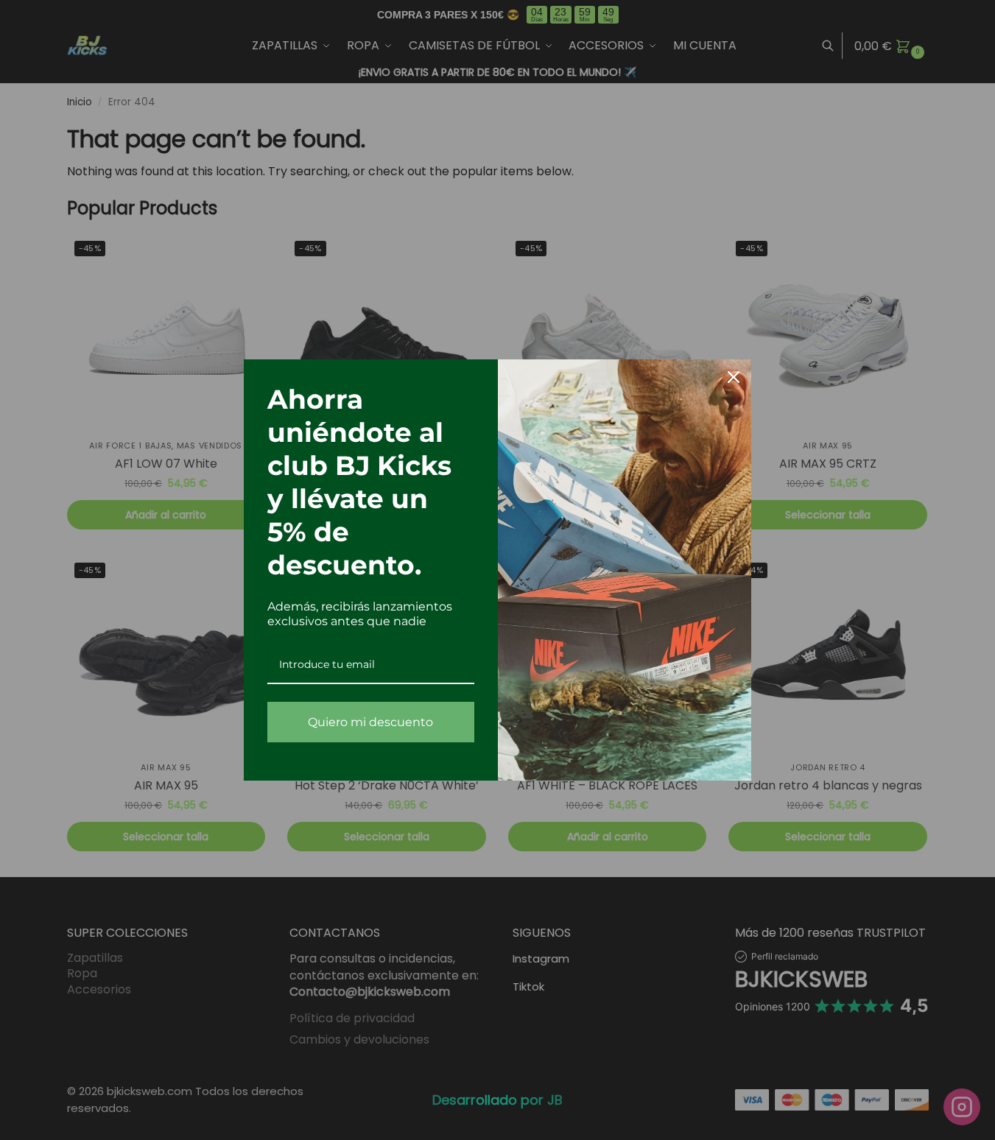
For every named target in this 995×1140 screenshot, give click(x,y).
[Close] (733, 377)
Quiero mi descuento (370, 722)
